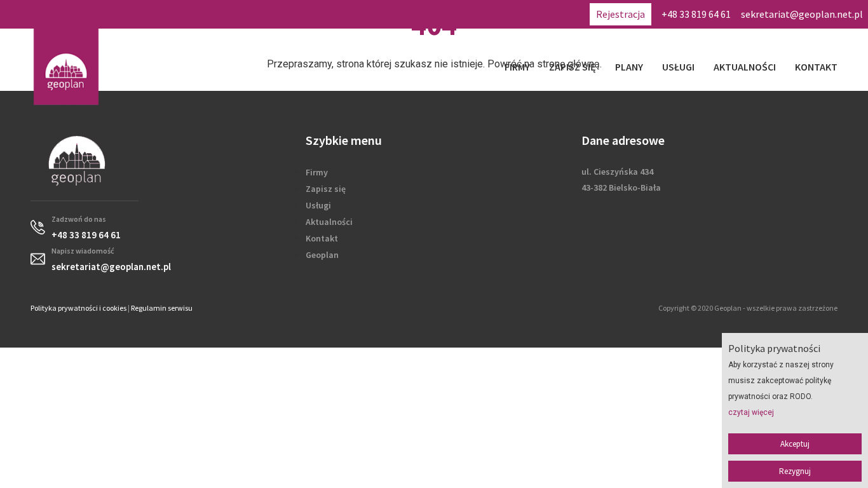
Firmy (517, 66)
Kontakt (816, 66)
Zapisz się (572, 66)
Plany (629, 66)
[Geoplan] (66, 67)
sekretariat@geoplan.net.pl (802, 14)
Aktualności (745, 66)
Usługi (678, 66)
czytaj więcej (751, 412)
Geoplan (322, 255)
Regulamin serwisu (162, 308)
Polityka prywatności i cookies (78, 308)
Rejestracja (620, 14)
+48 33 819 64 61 (696, 14)
